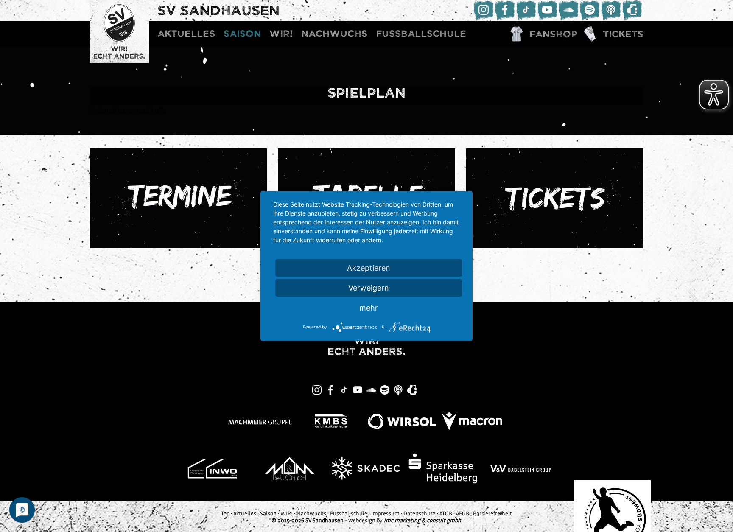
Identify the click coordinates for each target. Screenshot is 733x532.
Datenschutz (419, 513)
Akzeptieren (368, 267)
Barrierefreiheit (492, 513)
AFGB (462, 513)
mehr (368, 307)
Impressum (385, 513)
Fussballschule (421, 33)
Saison (242, 33)
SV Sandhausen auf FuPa (128, 109)
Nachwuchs (334, 33)
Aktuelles (186, 33)
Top (225, 513)
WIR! (281, 33)
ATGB (445, 513)
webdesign (361, 520)
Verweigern (368, 287)
